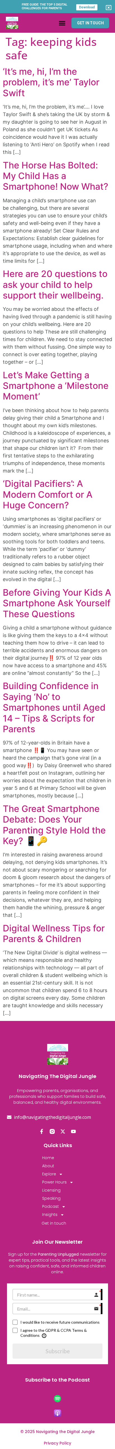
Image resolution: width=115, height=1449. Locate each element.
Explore (49, 1174)
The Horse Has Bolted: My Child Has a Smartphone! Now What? (55, 176)
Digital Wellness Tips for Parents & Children (54, 933)
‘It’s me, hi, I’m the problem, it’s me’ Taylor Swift (51, 82)
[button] (62, 23)
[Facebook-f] (41, 1131)
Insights (50, 1214)
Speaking (51, 1198)
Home (48, 1158)
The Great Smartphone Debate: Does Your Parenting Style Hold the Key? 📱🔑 (54, 824)
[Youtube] (73, 1131)
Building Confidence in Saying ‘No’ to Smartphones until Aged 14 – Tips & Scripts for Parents (54, 707)
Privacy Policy (57, 1443)
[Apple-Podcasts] (57, 1413)
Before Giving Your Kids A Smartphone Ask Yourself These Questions (57, 603)
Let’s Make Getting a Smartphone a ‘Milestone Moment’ (56, 386)
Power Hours (54, 1182)
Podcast (50, 1206)
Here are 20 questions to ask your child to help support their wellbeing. (55, 284)
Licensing (51, 1190)
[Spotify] (57, 1398)
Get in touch (54, 1223)
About (48, 1166)
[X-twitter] (62, 1131)
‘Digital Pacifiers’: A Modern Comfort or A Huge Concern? (47, 494)
